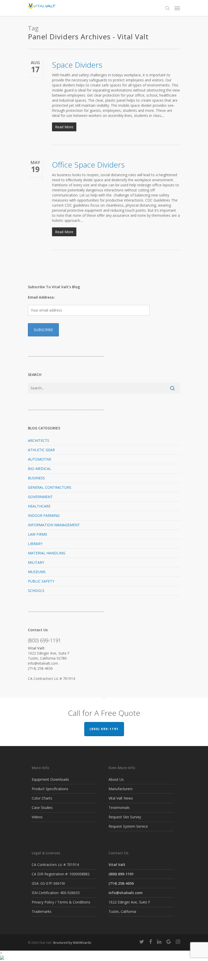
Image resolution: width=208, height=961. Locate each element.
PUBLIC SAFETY (41, 581)
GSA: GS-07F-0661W (48, 883)
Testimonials (119, 807)
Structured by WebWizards (72, 942)
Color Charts (42, 798)
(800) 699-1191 (104, 729)
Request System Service (128, 826)
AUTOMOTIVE (39, 459)
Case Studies (42, 807)
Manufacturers (121, 788)
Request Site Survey (125, 816)
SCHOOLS (36, 590)
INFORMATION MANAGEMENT (54, 524)
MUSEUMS (37, 571)
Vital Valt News (121, 798)
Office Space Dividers (88, 164)
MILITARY (36, 562)
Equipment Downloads (50, 779)
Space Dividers (77, 65)
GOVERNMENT (40, 496)
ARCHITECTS (38, 440)
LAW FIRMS (37, 534)
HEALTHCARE (39, 506)
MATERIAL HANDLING (46, 553)
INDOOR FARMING (44, 515)
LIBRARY (35, 543)
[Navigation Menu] (177, 8)
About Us (116, 779)
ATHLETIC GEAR (41, 449)
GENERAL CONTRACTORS (49, 487)
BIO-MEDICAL (39, 468)
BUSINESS (36, 478)
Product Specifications (50, 788)
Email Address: (41, 297)
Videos (37, 816)
